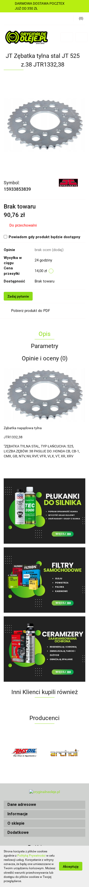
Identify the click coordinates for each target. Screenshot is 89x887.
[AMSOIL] (24, 752)
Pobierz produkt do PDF (30, 310)
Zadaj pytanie (18, 296)
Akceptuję (71, 866)
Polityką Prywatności (31, 855)
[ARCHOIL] (64, 752)
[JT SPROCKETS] (68, 183)
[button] (44, 805)
